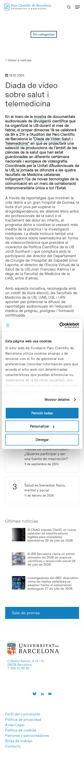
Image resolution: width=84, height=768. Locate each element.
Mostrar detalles (57, 400)
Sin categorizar (44, 34)
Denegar (42, 439)
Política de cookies (20, 730)
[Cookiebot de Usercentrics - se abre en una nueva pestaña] (60, 325)
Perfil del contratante (22, 714)
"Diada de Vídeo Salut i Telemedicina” (39, 141)
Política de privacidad (23, 719)
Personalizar (39, 426)
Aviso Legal (14, 725)
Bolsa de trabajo (18, 741)
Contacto (13, 746)
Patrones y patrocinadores (27, 735)
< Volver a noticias (18, 60)
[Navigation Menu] (77, 7)
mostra (40, 116)
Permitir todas (42, 413)
